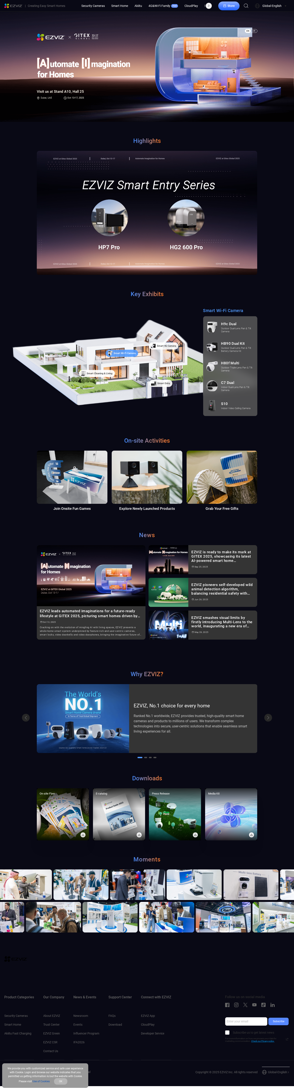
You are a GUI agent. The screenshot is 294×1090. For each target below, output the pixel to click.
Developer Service (152, 1033)
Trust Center (51, 1024)
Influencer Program (86, 1033)
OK (60, 1081)
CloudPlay (191, 6)
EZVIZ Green (51, 1033)
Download (115, 1024)
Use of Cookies (41, 1081)
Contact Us (50, 1051)
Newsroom (80, 1015)
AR (253, 31)
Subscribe (278, 1021)
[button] (26, 718)
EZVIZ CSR (50, 1042)
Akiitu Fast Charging (17, 1033)
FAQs (112, 1015)
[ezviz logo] (13, 5)
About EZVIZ (51, 1015)
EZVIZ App (148, 1015)
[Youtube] (255, 1005)
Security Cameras (93, 6)
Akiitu (138, 6)
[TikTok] (264, 1005)
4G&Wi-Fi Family (163, 6)
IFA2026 (79, 1042)
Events (77, 1024)
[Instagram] (237, 1005)
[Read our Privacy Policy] (287, 1039)
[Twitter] (246, 1005)
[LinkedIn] (273, 1005)
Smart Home (119, 6)
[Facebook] (228, 1005)
